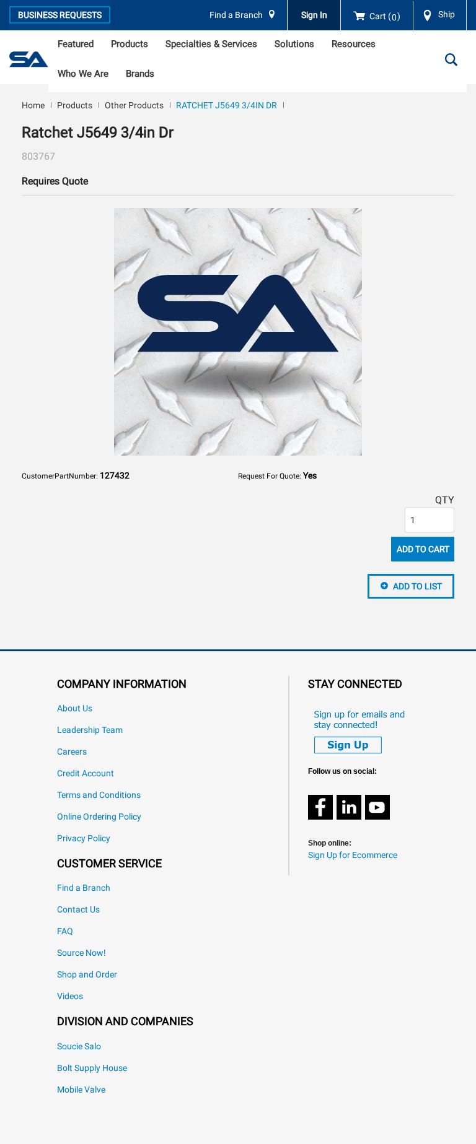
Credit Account (85, 773)
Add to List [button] (417, 586)
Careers (72, 751)
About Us (74, 708)
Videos (70, 996)
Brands (140, 73)
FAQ (65, 931)
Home (33, 105)
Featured (76, 44)
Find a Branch (236, 15)
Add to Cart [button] (423, 549)
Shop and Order (87, 974)
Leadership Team (90, 730)
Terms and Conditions (99, 795)
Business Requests (60, 15)
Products (129, 44)
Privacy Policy (83, 838)
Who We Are (83, 73)
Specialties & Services (211, 44)
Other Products (134, 105)
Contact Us (78, 909)
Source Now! (81, 953)
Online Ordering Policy (99, 816)
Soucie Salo (79, 1046)
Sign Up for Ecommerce (352, 855)
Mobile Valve (81, 1089)
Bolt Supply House (92, 1068)
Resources (354, 44)
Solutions (294, 44)
